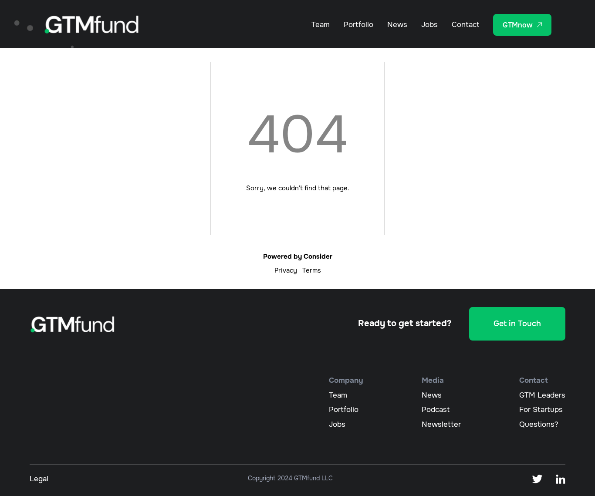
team (338, 395)
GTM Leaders (542, 395)
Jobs (429, 24)
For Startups (541, 409)
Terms (311, 270)
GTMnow (518, 25)
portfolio (343, 409)
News (397, 24)
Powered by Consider (297, 256)
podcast (436, 409)
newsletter (441, 424)
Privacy (285, 270)
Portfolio (358, 24)
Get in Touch (517, 323)
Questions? (538, 424)
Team (320, 24)
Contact (465, 24)
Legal (39, 478)
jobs (337, 424)
